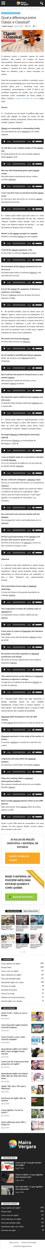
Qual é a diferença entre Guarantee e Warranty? (36, 927)
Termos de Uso (14, 1242)
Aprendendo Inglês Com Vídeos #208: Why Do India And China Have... (14, 1075)
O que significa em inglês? (10, 964)
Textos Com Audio (7, 994)
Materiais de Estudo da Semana (12, 997)
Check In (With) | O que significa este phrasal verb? (29, 1175)
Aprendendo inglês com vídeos (12, 982)
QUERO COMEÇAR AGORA (19, 858)
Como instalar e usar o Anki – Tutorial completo (13, 1038)
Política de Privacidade (29, 1242)
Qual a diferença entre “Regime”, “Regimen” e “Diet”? (7, 927)
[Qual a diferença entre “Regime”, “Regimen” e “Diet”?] (8, 920)
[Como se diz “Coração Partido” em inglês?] (7, 1166)
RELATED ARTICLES (13, 911)
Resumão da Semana (9, 990)
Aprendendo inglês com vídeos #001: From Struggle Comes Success (14, 1051)
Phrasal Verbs (6, 967)
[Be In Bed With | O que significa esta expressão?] (7, 1190)
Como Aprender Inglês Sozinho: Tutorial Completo (14, 1026)
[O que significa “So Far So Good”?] (37, 1113)
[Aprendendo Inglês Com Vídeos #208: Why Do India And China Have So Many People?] (37, 1077)
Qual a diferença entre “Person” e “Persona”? (6, 946)
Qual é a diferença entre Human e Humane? (36, 946)
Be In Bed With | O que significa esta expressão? (29, 1187)
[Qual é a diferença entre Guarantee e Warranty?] (37, 920)
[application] (22, 141)
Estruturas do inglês (8, 986)
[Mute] (33, 141)
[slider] (39, 141)
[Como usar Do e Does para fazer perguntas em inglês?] (37, 1065)
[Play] (4, 141)
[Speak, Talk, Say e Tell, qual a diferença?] (37, 1089)
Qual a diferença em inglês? (15, 9)
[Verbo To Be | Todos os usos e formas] (37, 1016)
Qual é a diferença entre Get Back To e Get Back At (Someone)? (22, 928)
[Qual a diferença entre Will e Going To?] (37, 1125)
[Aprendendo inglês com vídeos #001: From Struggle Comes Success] (37, 1052)
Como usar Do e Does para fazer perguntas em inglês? (15, 1062)
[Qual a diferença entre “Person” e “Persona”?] (8, 939)
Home (3, 9)
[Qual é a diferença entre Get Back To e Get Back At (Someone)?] (22, 920)
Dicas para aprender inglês (10, 979)
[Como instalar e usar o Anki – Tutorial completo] (37, 1040)
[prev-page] (21, 952)
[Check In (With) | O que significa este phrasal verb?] (7, 1178)
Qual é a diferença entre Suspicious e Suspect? (22, 946)
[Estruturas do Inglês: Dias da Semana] (37, 1101)
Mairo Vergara (8, 26)
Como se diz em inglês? (10, 971)
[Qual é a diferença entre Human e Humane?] (37, 939)
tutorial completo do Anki (26, 98)
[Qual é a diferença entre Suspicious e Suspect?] (22, 939)
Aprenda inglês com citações (11, 1001)
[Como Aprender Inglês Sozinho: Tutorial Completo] (37, 1028)
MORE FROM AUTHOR (31, 911)
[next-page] (24, 952)
